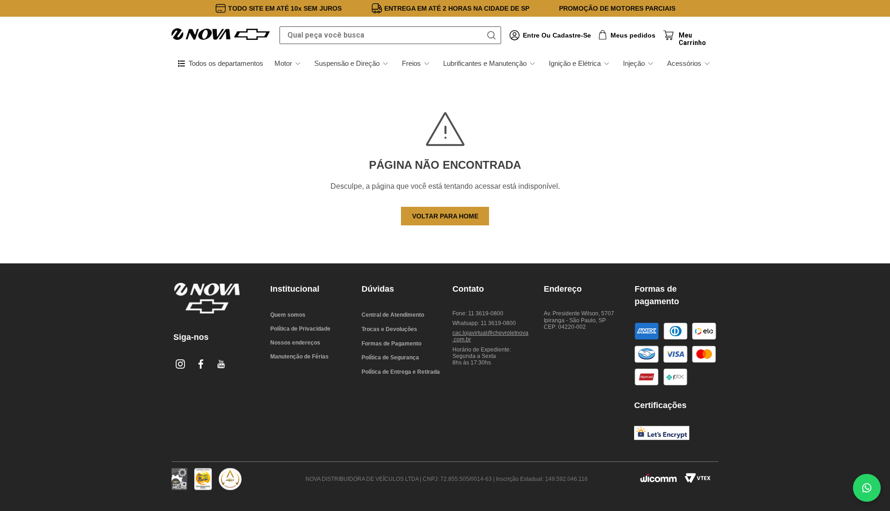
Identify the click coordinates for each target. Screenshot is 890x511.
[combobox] (390, 35)
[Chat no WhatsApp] (867, 488)
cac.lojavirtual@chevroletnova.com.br (490, 336)
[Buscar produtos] (493, 35)
